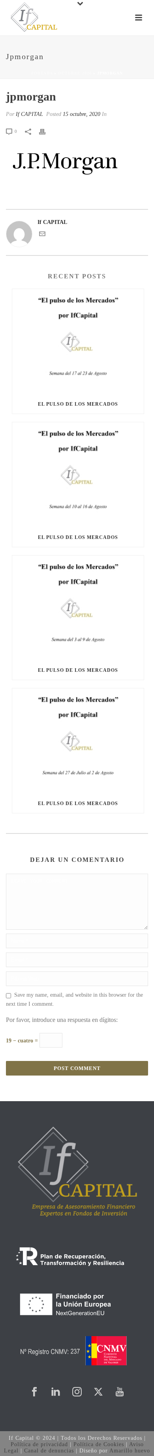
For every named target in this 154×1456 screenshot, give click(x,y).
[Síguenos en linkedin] (55, 1392)
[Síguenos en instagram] (77, 1392)
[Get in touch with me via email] (42, 235)
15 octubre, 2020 (81, 114)
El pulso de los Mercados (78, 404)
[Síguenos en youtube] (119, 1392)
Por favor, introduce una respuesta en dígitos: (62, 1019)
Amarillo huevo (129, 1451)
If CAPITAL (29, 114)
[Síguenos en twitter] (98, 1392)
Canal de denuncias (49, 1451)
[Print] (46, 131)
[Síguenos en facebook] (34, 1392)
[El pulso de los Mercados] (78, 342)
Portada (42, 73)
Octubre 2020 (75, 73)
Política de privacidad (39, 1444)
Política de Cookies (98, 1444)
